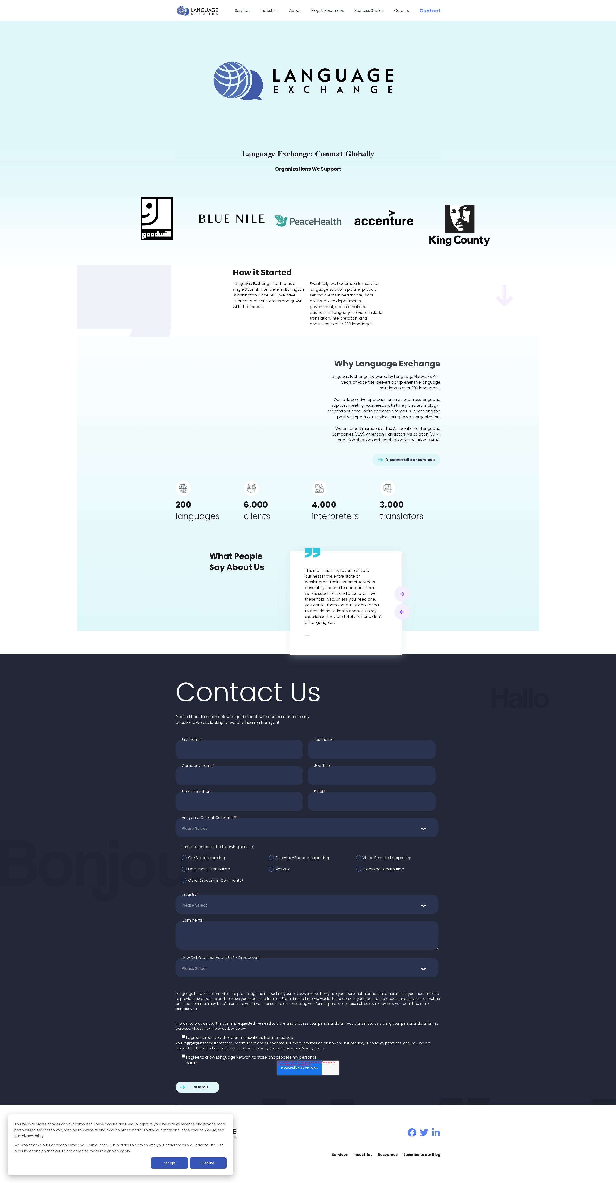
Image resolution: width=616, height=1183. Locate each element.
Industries (270, 10)
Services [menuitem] (340, 1154)
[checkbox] (310, 869)
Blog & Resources (327, 10)
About (295, 10)
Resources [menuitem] (388, 1154)
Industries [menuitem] (362, 1154)
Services (242, 10)
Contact (429, 10)
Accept (169, 1163)
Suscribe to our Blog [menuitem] (421, 1154)
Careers (401, 10)
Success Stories (369, 10)
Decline (208, 1163)
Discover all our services (410, 460)
